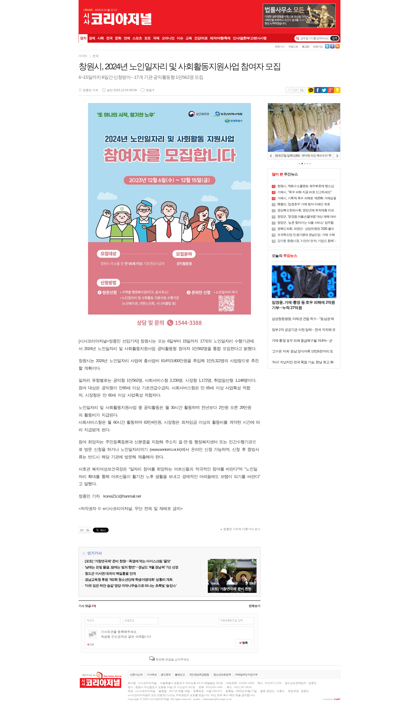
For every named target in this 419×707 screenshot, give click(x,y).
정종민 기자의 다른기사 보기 (241, 529)
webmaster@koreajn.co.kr (217, 699)
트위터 (324, 90)
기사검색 (334, 38)
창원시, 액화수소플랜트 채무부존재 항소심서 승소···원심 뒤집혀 (305, 186)
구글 (330, 90)
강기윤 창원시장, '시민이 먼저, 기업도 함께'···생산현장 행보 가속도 (306, 241)
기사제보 (152, 674)
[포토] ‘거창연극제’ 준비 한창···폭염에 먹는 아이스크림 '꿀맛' (232, 576)
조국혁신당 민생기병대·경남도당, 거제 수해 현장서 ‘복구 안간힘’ (306, 235)
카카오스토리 (337, 90)
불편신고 (180, 674)
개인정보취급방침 (199, 674)
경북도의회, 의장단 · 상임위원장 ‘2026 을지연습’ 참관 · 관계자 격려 (305, 229)
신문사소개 (136, 674)
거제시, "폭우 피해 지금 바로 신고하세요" (304, 192)
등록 (245, 642)
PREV (271, 155)
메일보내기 (295, 90)
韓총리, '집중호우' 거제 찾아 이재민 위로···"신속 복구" (303, 204)
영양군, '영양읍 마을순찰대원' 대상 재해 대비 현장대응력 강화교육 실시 (306, 217)
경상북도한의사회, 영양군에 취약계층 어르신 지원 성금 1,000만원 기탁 (305, 210)
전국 (95, 56)
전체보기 (254, 606)
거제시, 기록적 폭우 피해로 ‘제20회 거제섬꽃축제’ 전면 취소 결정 (306, 198)
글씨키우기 (289, 90)
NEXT (337, 155)
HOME (83, 56)
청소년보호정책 (222, 674)
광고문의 (166, 674)
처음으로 (293, 46)
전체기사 (279, 46)
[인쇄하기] (87, 530)
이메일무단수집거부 (246, 674)
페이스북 (317, 90)
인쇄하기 (301, 90)
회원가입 (318, 46)
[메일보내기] (81, 530)
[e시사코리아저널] (117, 24)
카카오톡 (311, 90)
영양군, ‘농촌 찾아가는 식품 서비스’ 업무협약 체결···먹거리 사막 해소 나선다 (305, 223)
